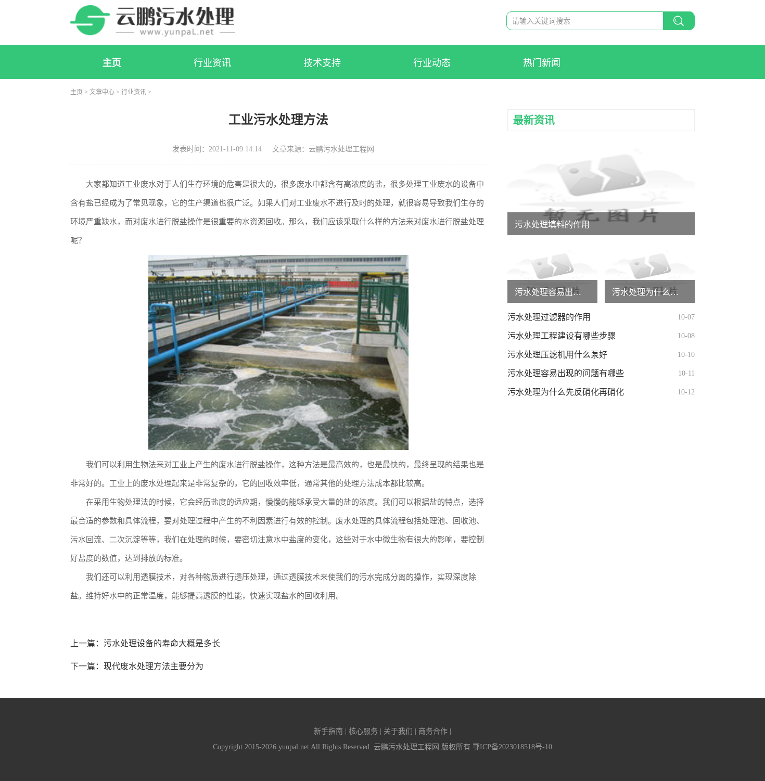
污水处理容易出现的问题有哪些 (565, 373)
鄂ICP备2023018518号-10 (512, 747)
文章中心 (102, 92)
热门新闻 (541, 63)
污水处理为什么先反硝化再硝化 (565, 392)
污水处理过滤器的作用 (549, 317)
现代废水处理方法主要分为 (153, 666)
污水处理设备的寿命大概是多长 (162, 643)
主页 (112, 63)
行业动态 (432, 63)
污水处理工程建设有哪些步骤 (561, 335)
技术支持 (322, 63)
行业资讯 (212, 63)
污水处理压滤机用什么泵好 (557, 354)
